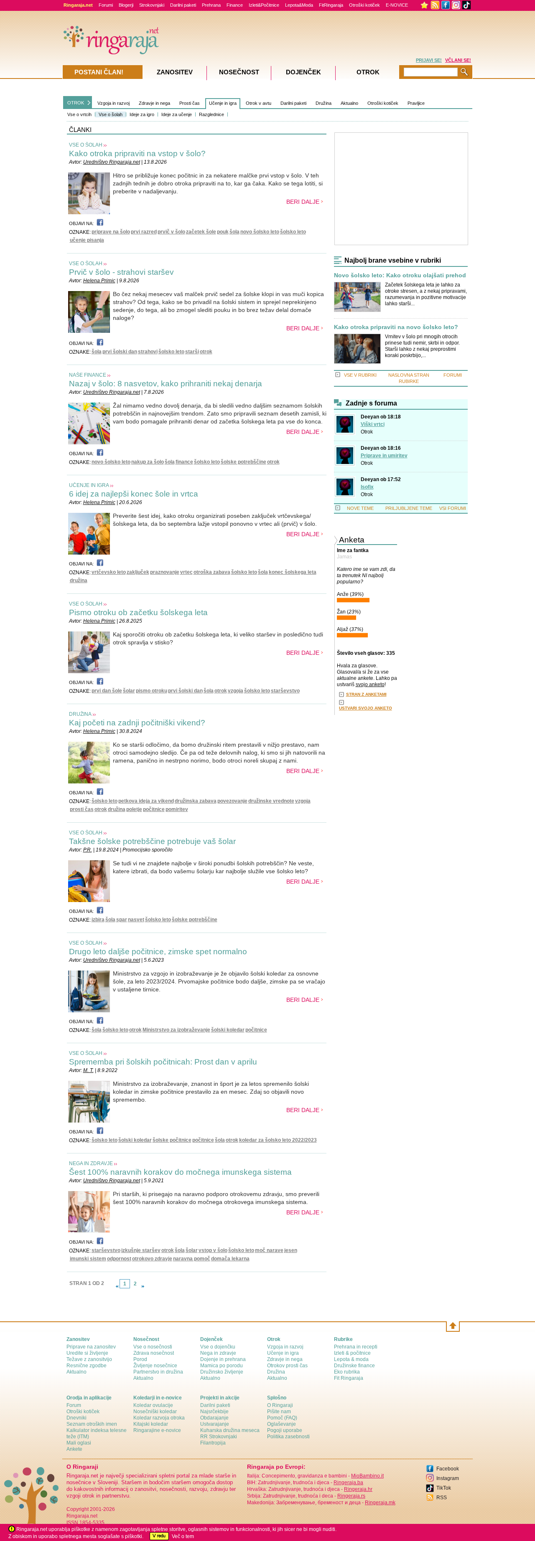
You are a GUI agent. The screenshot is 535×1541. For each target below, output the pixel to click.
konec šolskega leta (292, 572)
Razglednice (211, 114)
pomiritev (177, 809)
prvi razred (144, 232)
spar (121, 920)
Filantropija (213, 1443)
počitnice (154, 809)
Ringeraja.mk (380, 1503)
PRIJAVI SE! (429, 60)
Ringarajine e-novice (157, 1430)
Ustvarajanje (214, 1424)
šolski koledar (228, 1030)
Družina (323, 103)
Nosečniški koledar (155, 1411)
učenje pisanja (87, 240)
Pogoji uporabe (284, 1430)
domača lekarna (230, 1259)
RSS (441, 1497)
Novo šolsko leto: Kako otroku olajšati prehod (400, 275)
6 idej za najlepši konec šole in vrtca (133, 493)
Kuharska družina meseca (230, 1430)
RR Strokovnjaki (218, 1437)
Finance (235, 5)
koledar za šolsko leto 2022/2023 (278, 1140)
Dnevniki (76, 1418)
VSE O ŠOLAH (85, 145)
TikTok (443, 1488)
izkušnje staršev (140, 1250)
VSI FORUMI (452, 508)
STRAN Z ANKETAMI (366, 694)
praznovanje (164, 572)
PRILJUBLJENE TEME (408, 508)
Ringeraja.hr (358, 1489)
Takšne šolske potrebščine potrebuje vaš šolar (152, 841)
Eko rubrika (347, 1372)
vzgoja (235, 691)
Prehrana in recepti (355, 1347)
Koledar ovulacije (153, 1405)
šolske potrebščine (243, 462)
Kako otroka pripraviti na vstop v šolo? (137, 153)
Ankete (74, 1449)
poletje (134, 809)
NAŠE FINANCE (87, 375)
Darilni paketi (183, 5)
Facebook (447, 1469)
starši (192, 352)
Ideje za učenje (176, 114)
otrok (206, 352)
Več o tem (183, 1536)
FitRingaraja (331, 5)
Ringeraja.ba (348, 1482)
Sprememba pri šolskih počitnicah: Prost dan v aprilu (163, 1061)
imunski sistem (88, 1259)
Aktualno (349, 103)
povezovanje (232, 801)
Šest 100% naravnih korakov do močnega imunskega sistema (180, 1172)
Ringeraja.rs (351, 1496)
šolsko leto (293, 232)
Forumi (106, 5)
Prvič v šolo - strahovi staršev (121, 272)
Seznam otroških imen (91, 1424)
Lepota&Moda (299, 5)
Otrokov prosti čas (287, 1366)
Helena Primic (99, 281)
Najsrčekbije (214, 1411)
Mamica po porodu (221, 1366)
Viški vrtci (373, 424)
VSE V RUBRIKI (360, 375)
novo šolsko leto (259, 232)
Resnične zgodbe (86, 1366)
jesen (290, 1250)
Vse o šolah (110, 114)
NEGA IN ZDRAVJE (91, 1163)
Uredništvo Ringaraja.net (111, 162)
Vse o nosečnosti (152, 1347)
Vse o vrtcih (79, 114)
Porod (140, 1359)
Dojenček (303, 72)
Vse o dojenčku (217, 1347)
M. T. (88, 1070)
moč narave (269, 1250)
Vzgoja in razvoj (113, 103)
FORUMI (452, 375)
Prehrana (211, 5)
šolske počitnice (172, 1140)
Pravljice (416, 103)
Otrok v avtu (258, 103)
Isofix (367, 487)
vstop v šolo (213, 1250)
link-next (143, 1286)
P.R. (87, 850)
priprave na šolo (111, 232)
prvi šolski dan (119, 352)
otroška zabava (212, 572)
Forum (73, 1405)
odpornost (119, 1259)
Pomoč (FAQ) (282, 1418)
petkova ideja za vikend (146, 801)
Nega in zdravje (218, 1353)
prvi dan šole (107, 691)
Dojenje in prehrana (223, 1359)
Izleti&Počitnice (264, 5)
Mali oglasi (78, 1443)
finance (184, 462)
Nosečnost (239, 72)
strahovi (148, 352)
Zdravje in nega (154, 103)
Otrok (367, 432)
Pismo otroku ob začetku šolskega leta (138, 612)
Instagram (447, 1478)
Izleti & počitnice (352, 1353)
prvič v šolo (171, 232)
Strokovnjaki (151, 5)
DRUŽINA (80, 714)
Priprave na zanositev (91, 1347)
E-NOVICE (397, 5)
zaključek (138, 572)
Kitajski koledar (150, 1424)
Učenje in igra (223, 103)
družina (78, 580)
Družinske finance (354, 1366)
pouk (223, 232)
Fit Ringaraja (348, 1378)
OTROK (75, 102)
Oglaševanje (281, 1424)
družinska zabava (196, 801)
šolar (129, 691)
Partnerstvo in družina (158, 1372)
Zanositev (175, 72)
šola (234, 232)
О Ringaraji (280, 1405)
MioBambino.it (367, 1476)
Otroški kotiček (364, 5)
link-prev (117, 1286)
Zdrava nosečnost (153, 1353)
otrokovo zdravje (152, 1259)
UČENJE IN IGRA (89, 485)
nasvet (136, 920)
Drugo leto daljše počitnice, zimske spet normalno (158, 951)
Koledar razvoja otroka (159, 1418)
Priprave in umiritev (384, 456)
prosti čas (82, 809)
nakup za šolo (147, 462)
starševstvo (285, 691)
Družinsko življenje (221, 1372)
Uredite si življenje (87, 1353)
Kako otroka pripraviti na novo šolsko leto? (396, 327)
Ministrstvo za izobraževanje (176, 1030)
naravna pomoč (191, 1259)
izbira (98, 920)
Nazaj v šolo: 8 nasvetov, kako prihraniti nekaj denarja (165, 383)
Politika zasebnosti (288, 1437)
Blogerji (126, 5)
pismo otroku (151, 691)
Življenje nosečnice (155, 1366)
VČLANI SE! (458, 60)
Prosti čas (189, 103)
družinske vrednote (271, 801)
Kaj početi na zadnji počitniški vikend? (137, 722)
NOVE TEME (360, 508)
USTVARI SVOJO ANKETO (365, 708)
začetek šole (201, 232)
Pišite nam (279, 1411)
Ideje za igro (142, 114)
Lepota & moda (351, 1359)
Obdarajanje (214, 1418)
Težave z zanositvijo (89, 1359)
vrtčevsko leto (109, 572)
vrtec (186, 572)
